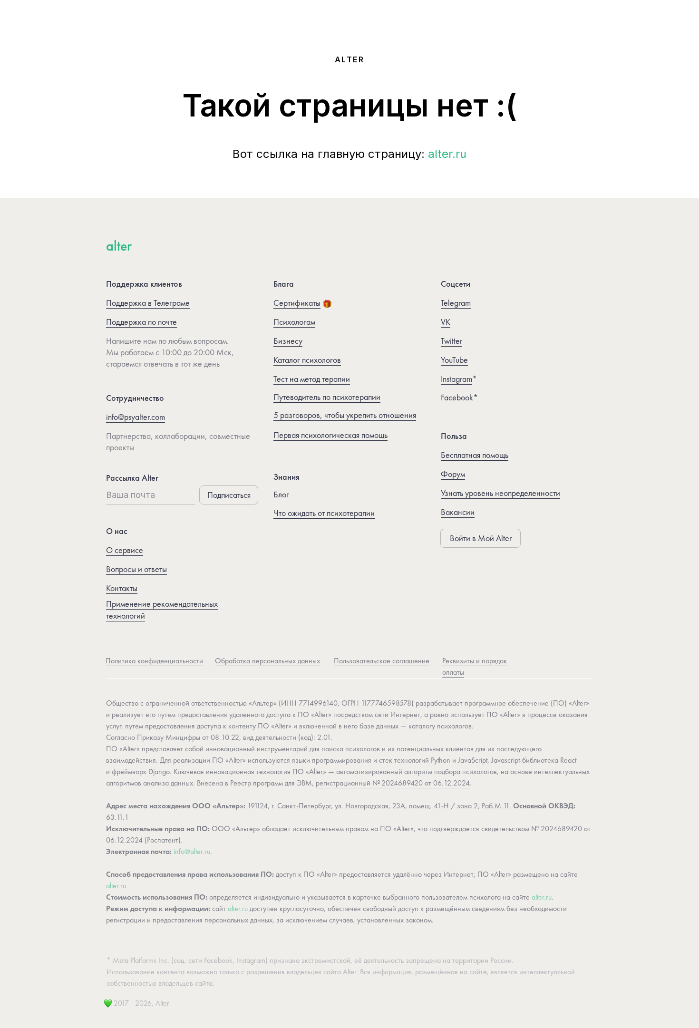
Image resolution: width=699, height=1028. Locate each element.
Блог (281, 494)
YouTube (454, 359)
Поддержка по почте (141, 321)
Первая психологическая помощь (330, 434)
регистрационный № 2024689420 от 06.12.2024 (393, 783)
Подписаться (229, 494)
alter (119, 246)
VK (445, 321)
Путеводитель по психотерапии (326, 396)
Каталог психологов (307, 359)
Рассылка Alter (132, 477)
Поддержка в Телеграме (148, 302)
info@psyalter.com (135, 416)
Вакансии (458, 511)
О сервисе (124, 549)
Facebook (457, 397)
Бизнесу (287, 340)
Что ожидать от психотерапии (324, 512)
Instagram (456, 378)
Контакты (121, 587)
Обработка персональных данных (267, 661)
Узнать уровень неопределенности (500, 492)
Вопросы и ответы (136, 568)
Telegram (456, 302)
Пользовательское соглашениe (381, 661)
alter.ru (447, 154)
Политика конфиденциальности (154, 661)
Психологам (294, 321)
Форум (453, 473)
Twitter (451, 340)
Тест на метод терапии (311, 378)
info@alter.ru (192, 851)
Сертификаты (296, 302)
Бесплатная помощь (474, 454)
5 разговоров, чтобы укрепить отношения (344, 414)
